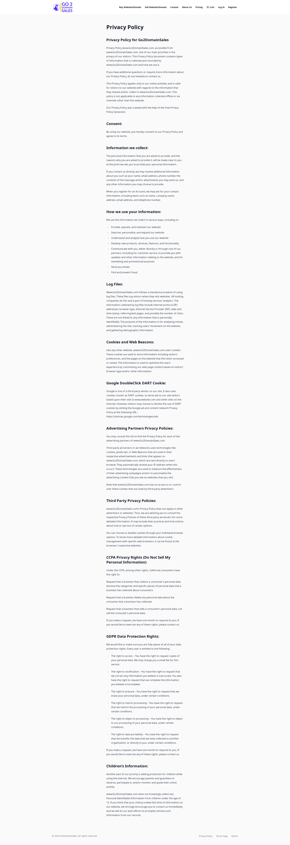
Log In (221, 7)
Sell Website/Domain (156, 7)
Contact (174, 7)
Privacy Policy (205, 836)
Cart (212, 7)
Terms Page (222, 836)
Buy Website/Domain (130, 7)
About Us (187, 7)
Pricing (199, 7)
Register (232, 7)
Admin (234, 836)
